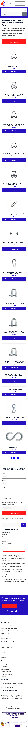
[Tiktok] (16, 611)
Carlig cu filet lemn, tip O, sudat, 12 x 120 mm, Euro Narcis (14, 375)
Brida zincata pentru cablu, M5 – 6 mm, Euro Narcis (14, 154)
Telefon (4, 487)
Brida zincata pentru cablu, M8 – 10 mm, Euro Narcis (14, 184)
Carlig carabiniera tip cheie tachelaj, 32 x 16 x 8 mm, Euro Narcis (14, 333)
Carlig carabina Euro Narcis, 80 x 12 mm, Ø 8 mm (14, 273)
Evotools (5, 534)
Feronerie (11, 518)
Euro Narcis (6, 532)
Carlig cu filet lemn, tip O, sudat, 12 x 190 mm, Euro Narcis (14, 388)
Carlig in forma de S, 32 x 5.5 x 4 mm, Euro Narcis (14, 446)
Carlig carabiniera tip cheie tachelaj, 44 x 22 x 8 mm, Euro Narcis (14, 362)
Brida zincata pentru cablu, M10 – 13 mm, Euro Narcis (14, 65)
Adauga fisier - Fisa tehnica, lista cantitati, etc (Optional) (12, 503)
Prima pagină (5, 518)
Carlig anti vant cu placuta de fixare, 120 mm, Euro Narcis (14, 243)
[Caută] (24, 14)
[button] (10, 3)
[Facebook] (8, 611)
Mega (4, 541)
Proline (5, 546)
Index (4, 536)
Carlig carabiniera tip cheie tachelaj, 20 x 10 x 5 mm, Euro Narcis (14, 303)
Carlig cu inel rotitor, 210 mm (14, 417)
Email (3, 480)
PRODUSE (4, 10)
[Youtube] (12, 611)
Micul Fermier (7, 543)
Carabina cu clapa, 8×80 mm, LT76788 (14, 213)
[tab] (14, 10)
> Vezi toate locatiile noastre (9, 690)
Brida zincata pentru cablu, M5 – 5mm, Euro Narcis (14, 124)
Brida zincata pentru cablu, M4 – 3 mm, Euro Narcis (14, 95)
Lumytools (6, 539)
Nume (3, 473)
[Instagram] (20, 611)
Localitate (4, 495)
